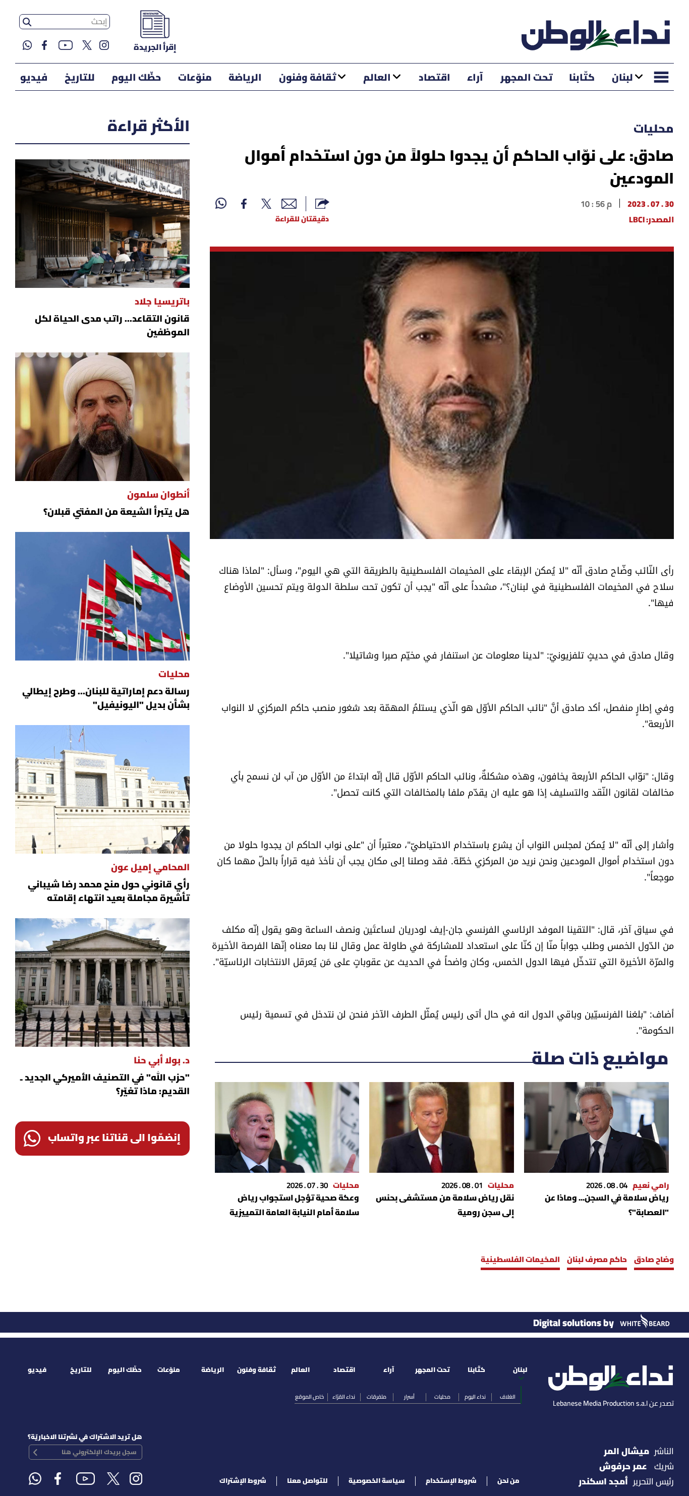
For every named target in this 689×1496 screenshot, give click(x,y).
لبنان (622, 78)
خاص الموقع (309, 1397)
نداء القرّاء (343, 1397)
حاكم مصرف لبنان (597, 1260)
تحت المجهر (526, 78)
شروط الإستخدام (451, 1481)
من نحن (508, 1481)
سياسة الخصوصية (377, 1481)
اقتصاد (434, 78)
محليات (654, 129)
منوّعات (195, 78)
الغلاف (507, 1397)
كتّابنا (582, 78)
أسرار (409, 1397)
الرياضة (245, 78)
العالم (377, 78)
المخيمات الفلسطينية (520, 1260)
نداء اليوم (475, 1397)
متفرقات (376, 1397)
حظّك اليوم (136, 78)
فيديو (33, 78)
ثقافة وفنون (307, 78)
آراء (475, 78)
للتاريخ (80, 78)
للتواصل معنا (307, 1481)
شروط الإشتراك (242, 1481)
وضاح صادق (654, 1260)
